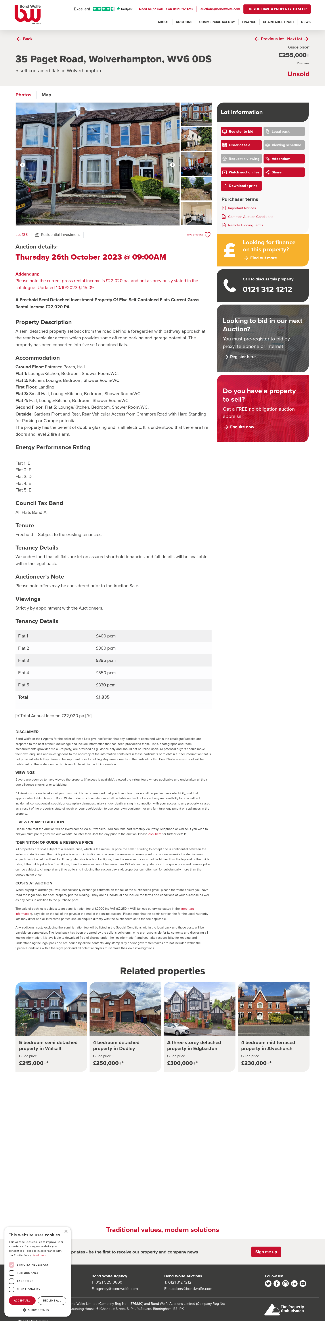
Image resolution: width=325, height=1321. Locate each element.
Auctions (184, 21)
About (163, 21)
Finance (249, 21)
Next (172, 165)
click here (155, 833)
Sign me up (266, 1252)
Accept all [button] (22, 1300)
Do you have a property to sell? (277, 9)
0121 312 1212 (183, 9)
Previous (22, 165)
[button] (37, 1310)
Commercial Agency (217, 21)
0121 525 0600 (109, 1282)
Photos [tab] (23, 94)
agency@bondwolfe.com (117, 1289)
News (306, 21)
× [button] (65, 1231)
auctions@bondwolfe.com (220, 9)
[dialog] (37, 1272)
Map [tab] (46, 94)
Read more (39, 1255)
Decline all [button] (52, 1300)
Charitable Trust (278, 21)
